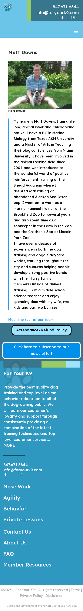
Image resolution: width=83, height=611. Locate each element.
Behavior (14, 508)
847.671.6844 (66, 6)
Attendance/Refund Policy (41, 330)
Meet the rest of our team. (31, 319)
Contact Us (17, 531)
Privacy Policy (31, 595)
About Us (15, 542)
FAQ (8, 553)
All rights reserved (53, 590)
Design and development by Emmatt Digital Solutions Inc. (42, 605)
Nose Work (17, 486)
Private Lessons (23, 519)
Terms (75, 590)
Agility (11, 497)
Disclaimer (54, 595)
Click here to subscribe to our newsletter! (41, 350)
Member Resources (27, 564)
